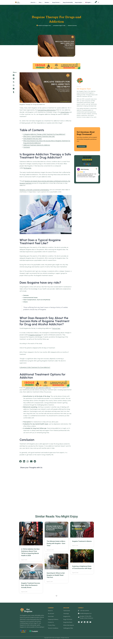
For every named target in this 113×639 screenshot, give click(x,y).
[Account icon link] (98, 2)
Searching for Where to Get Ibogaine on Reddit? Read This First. (56, 575)
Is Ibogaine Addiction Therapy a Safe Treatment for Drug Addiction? (44, 134)
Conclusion (26, 147)
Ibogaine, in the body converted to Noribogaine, (34, 189)
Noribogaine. (27, 168)
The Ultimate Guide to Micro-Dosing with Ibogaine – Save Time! (56, 543)
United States (64, 112)
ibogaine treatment (35, 335)
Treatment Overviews (72, 25)
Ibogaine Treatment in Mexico (82, 541)
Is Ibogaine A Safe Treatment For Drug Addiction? (35, 367)
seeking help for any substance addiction (38, 387)
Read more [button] (79, 180)
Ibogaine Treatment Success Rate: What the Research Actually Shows (30, 585)
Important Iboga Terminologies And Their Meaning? (55, 615)
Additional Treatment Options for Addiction (36, 145)
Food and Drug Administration (46, 110)
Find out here (56, 328)
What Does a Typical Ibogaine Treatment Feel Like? (39, 136)
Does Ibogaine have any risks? (32, 138)
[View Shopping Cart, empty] (95, 2)
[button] (36, 2)
